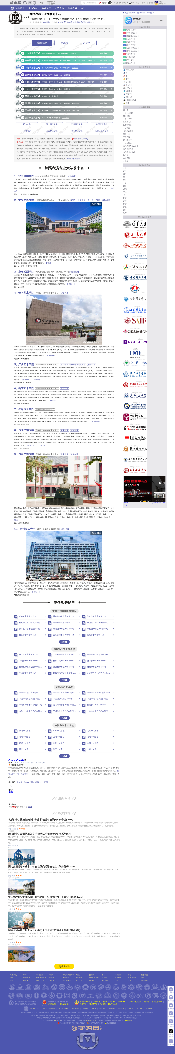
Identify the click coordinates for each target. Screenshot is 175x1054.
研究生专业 (130, 60)
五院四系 (126, 137)
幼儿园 (128, 82)
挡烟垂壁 (144, 975)
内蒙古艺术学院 (101, 131)
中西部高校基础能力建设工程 (74, 82)
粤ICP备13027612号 (78, 1023)
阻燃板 (51, 978)
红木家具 (13, 975)
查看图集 (96, 204)
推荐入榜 (146, 1002)
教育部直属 (127, 125)
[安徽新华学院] (135, 299)
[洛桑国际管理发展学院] (135, 353)
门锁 (116, 980)
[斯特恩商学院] (135, 342)
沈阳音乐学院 (102, 124)
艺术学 (22, 762)
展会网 (94, 1008)
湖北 (125, 207)
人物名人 (130, 1008)
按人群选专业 (131, 39)
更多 (63, 642)
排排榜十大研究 (85, 1002)
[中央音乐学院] (135, 417)
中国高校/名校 (131, 100)
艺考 (35, 762)
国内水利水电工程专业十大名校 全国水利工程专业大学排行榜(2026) (44, 930)
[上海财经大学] (135, 245)
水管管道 (65, 978)
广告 (125, 505)
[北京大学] (135, 235)
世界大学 (129, 88)
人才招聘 (103, 1004)
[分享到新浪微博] (15, 760)
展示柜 (51, 980)
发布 (143, 3)
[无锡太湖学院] (135, 288)
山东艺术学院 (26, 388)
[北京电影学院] (135, 428)
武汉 (125, 174)
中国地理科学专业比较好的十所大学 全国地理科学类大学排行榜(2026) (45, 896)
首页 (126, 13)
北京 (125, 168)
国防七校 (126, 134)
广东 (125, 201)
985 (74, 61)
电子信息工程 (128, 149)
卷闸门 (12, 980)
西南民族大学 (26, 454)
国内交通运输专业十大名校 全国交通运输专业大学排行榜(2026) (41, 866)
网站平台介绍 (112, 1004)
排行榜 (105, 1002)
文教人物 (59, 8)
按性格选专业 (131, 45)
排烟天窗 (118, 975)
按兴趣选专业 (131, 42)
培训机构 (129, 97)
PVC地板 (105, 980)
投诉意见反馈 (52, 1004)
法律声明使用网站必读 (96, 1023)
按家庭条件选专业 (132, 36)
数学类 (125, 155)
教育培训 (129, 94)
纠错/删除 (76, 22)
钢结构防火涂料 (68, 975)
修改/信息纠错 (64, 1004)
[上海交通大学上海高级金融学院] (135, 320)
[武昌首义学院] (135, 395)
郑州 (125, 180)
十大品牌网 (75, 1008)
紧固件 (91, 975)
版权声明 (86, 22)
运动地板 (79, 978)
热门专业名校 (131, 30)
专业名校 (29, 762)
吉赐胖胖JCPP (34, 1008)
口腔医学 (126, 158)
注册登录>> (46, 782)
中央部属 (81, 61)
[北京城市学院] (135, 374)
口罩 (11, 978)
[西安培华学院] (135, 470)
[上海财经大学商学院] (135, 406)
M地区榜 (46, 22)
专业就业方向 (131, 57)
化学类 (125, 161)
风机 (129, 980)
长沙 (125, 195)
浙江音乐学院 (76, 131)
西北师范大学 (52, 124)
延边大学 (27, 124)
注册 (137, 3)
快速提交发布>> (23, 782)
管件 (51, 975)
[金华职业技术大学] (135, 460)
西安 (125, 186)
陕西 (125, 213)
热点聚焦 (46, 8)
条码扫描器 (132, 978)
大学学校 (121, 1008)
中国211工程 (127, 119)
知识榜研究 (96, 1002)
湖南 (125, 204)
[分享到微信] (9, 760)
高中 (127, 73)
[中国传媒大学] (135, 267)
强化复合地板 (94, 978)
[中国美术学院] (135, 438)
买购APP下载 (93, 1004)
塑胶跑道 (144, 980)
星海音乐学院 (26, 409)
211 (95, 61)
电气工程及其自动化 (130, 146)
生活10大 (33, 8)
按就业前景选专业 (132, 48)
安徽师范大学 (76, 124)
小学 (127, 79)
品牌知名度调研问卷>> (51, 3)
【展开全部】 (26, 380)
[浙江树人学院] (135, 363)
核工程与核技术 (129, 152)
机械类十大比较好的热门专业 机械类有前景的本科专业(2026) (40, 819)
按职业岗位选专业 (132, 51)
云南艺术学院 (26, 292)
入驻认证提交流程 (135, 1002)
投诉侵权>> (25, 774)
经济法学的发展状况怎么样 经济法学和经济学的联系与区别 (39, 833)
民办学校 (129, 85)
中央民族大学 (26, 199)
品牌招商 (85, 1008)
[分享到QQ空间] (12, 760)
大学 (16, 762)
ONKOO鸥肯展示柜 (49, 1008)
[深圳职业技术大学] (135, 385)
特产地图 (149, 1008)
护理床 (25, 980)
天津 (125, 192)
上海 (125, 183)
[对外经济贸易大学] (135, 256)
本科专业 (41, 762)
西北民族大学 (26, 430)
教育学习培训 (141, 13)
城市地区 (112, 1002)
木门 (103, 975)
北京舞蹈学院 (26, 176)
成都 (125, 189)
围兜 (142, 978)
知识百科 (102, 1008)
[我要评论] (22, 760)
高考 (127, 103)
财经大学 (11, 845)
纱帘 (25, 975)
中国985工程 (128, 113)
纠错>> (18, 774)
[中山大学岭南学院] (135, 331)
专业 (9, 829)
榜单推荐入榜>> (80, 139)
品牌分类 (118, 3)
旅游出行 (112, 1008)
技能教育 (129, 91)
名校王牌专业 (131, 54)
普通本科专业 (131, 63)
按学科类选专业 (131, 33)
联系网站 (128, 1020)
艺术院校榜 (127, 140)
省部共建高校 (128, 131)
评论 (61, 22)
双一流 (89, 61)
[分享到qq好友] (17, 760)
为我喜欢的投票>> (73, 159)
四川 (125, 210)
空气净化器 (66, 980)
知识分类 (125, 3)
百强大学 (126, 116)
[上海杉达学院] (135, 310)
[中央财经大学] (135, 278)
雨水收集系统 (41, 978)
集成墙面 (118, 978)
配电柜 (91, 980)
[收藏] (20, 760)
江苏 (125, 198)
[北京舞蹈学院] (135, 449)
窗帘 (129, 975)
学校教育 (72, 8)
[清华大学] (135, 224)
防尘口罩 (79, 980)
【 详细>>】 (49, 263)
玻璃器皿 (39, 975)
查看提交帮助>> (35, 782)
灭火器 (104, 978)
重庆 (125, 177)
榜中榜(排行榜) (63, 1008)
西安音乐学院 (52, 131)
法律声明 (83, 1004)
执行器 (78, 975)
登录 (132, 3)
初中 (127, 76)
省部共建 (73, 53)
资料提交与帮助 (157, 1002)
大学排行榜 (150, 13)
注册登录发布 (122, 1002)
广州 (125, 171)
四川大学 (27, 131)
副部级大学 (127, 122)
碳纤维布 (26, 978)
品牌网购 (139, 1008)
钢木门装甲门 (41, 980)
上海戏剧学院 (26, 271)
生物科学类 (127, 143)
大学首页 (19, 8)
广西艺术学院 (26, 364)
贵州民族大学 (27, 528)
